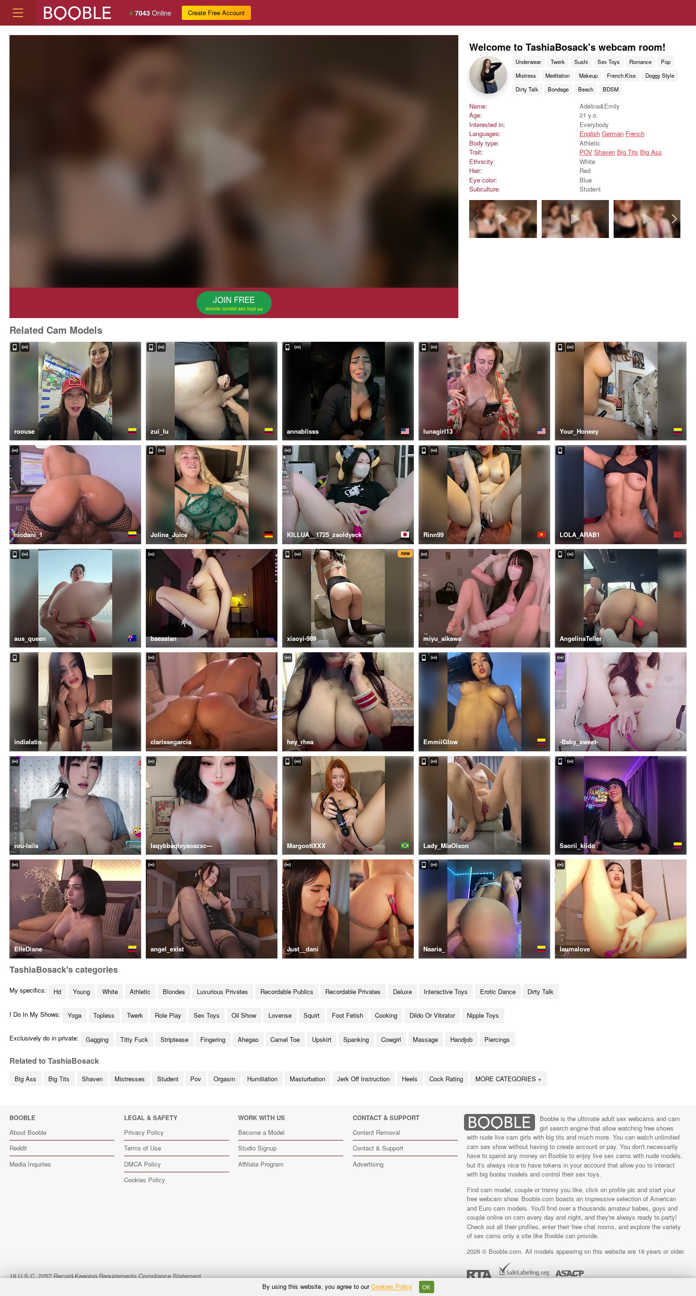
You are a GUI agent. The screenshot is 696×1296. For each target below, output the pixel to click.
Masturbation (307, 1078)
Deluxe (402, 991)
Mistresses (130, 1078)
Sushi (581, 61)
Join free (231, 302)
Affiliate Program (261, 1163)
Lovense (280, 1015)
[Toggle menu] (18, 13)
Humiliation (262, 1078)
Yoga (74, 1015)
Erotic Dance (498, 991)
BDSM (610, 89)
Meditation (557, 75)
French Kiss (621, 75)
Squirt (311, 1015)
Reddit (18, 1147)
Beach (585, 89)
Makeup (588, 75)
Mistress (526, 75)
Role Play (168, 1015)
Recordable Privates (353, 991)
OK (426, 1287)
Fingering (212, 1039)
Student (167, 1078)
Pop (665, 61)
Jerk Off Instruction (363, 1078)
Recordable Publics (286, 991)
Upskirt (321, 1039)
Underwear (528, 61)
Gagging (97, 1039)
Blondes (174, 991)
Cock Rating (446, 1078)
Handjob (461, 1039)
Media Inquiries (30, 1163)
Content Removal (376, 1132)
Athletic (140, 991)
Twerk (558, 61)
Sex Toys (609, 61)
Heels (410, 1078)
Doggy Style (659, 75)
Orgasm (224, 1078)
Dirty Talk (527, 89)
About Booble (27, 1132)
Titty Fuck (134, 1039)
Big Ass (651, 151)
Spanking (356, 1039)
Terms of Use (142, 1147)
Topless (104, 1015)
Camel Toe (285, 1039)
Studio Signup (257, 1147)
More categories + (508, 1078)
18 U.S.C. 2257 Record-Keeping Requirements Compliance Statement (105, 1275)
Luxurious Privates (222, 991)
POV (586, 151)
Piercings (497, 1039)
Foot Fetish (347, 1015)
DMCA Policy (142, 1163)
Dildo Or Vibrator (432, 1015)
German (613, 133)
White (110, 991)
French (634, 133)
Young (81, 991)
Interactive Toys (446, 991)
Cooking (386, 1015)
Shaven (604, 151)
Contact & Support (378, 1147)
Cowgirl (391, 1039)
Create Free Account (216, 12)
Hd (57, 991)
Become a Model (261, 1132)
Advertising (368, 1163)
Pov (195, 1078)
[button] (674, 219)
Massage (425, 1039)
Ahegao (248, 1039)
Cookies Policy (144, 1179)
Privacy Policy (144, 1132)
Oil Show (244, 1015)
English (590, 133)
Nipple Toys (483, 1015)
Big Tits (627, 151)
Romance (640, 61)
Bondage (558, 89)
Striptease (174, 1039)
